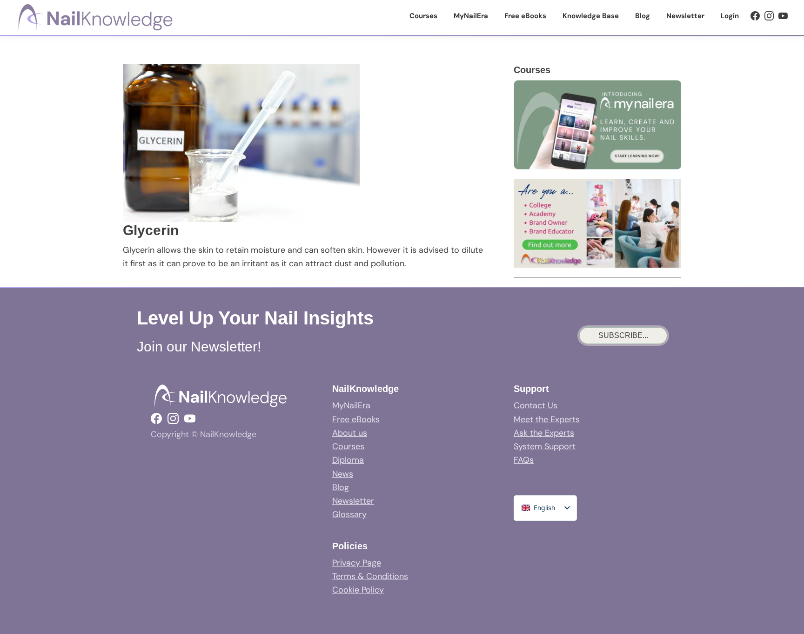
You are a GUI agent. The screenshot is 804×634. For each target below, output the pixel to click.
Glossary (349, 514)
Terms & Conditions (370, 576)
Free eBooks (356, 419)
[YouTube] (783, 15)
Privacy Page (356, 562)
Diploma (348, 459)
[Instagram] (769, 15)
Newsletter (353, 500)
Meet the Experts (547, 419)
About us (349, 432)
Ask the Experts (544, 432)
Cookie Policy (358, 589)
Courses (348, 446)
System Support (545, 446)
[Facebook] (755, 15)
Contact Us (535, 405)
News (342, 473)
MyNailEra (351, 405)
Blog (340, 487)
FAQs (524, 459)
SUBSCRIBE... (623, 335)
